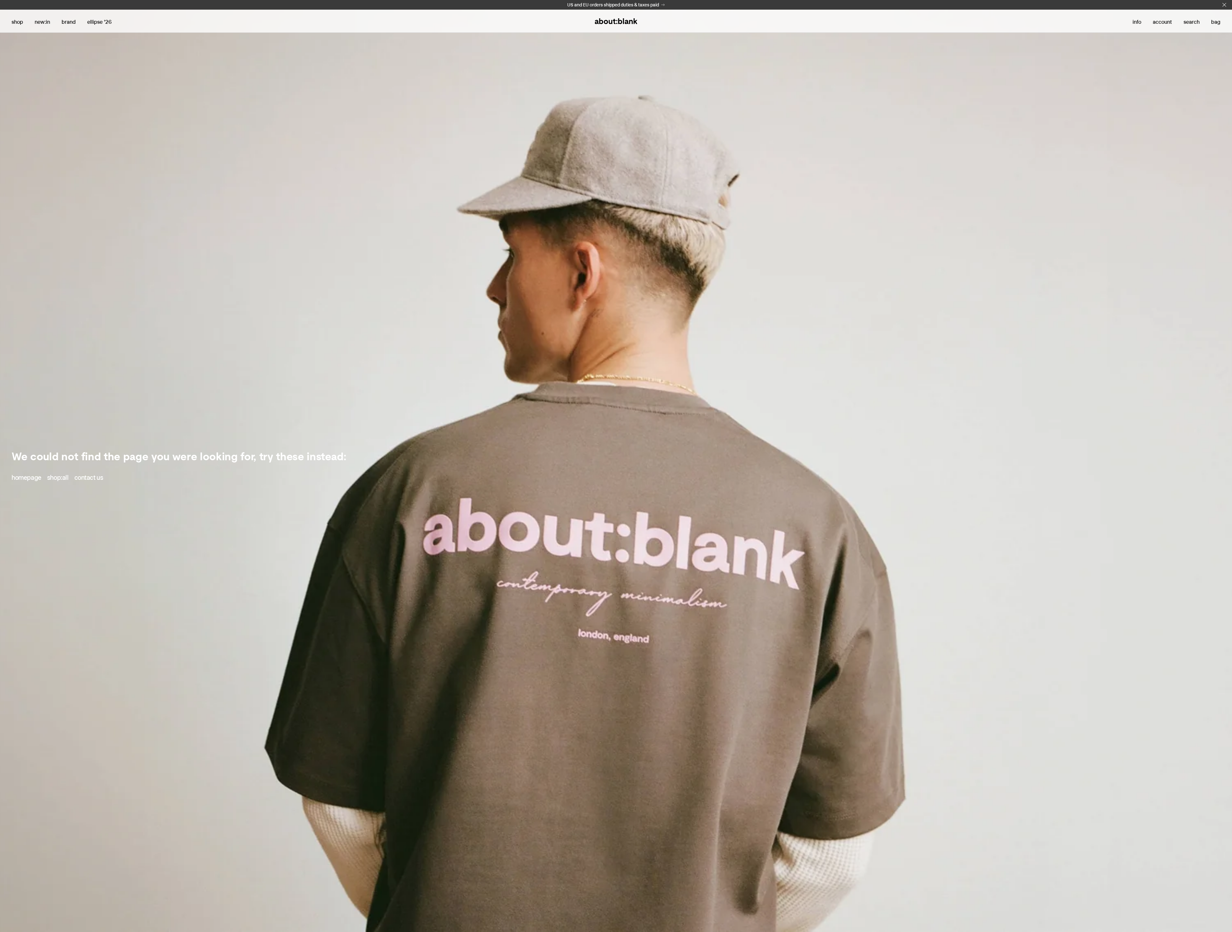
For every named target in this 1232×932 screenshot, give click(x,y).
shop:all (58, 477)
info (1137, 22)
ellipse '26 (99, 22)
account (1162, 22)
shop (17, 22)
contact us (88, 477)
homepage (26, 477)
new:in (42, 22)
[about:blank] (616, 21)
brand (69, 22)
